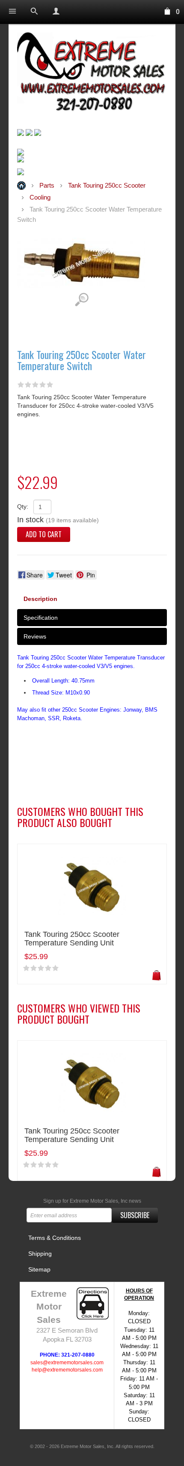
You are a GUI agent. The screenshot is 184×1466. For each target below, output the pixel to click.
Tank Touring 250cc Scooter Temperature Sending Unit (71, 938)
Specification (41, 617)
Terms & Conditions (54, 1237)
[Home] (92, 73)
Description (40, 598)
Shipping (40, 1253)
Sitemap (39, 1269)
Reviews (35, 636)
